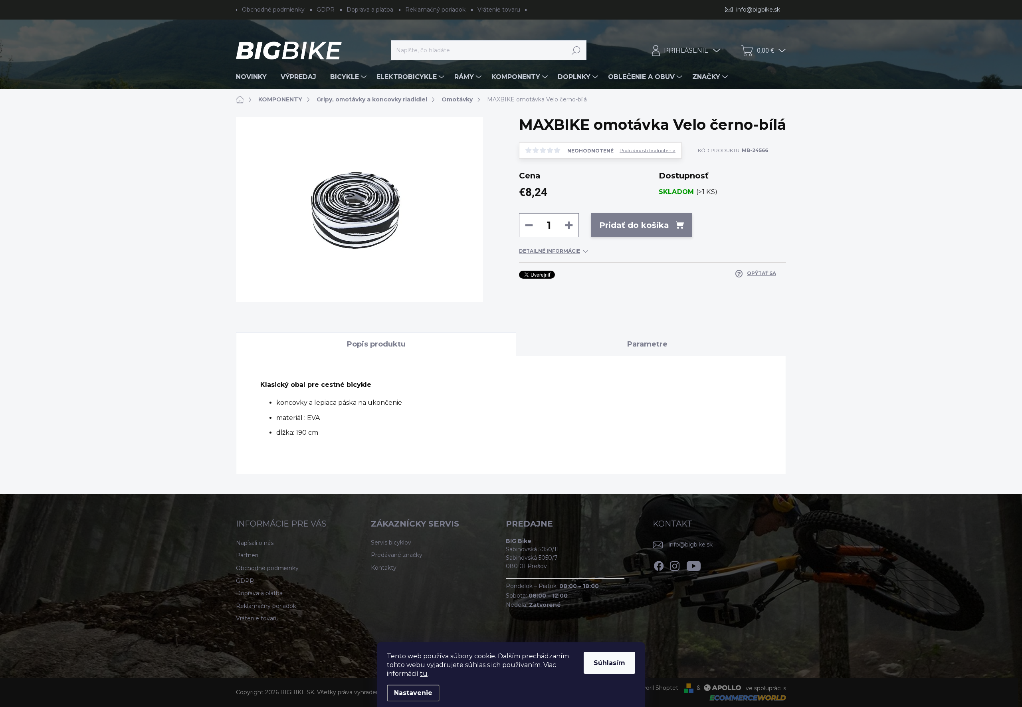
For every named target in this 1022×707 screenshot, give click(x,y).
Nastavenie (413, 693)
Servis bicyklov (391, 542)
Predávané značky (396, 554)
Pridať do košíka (634, 225)
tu (424, 673)
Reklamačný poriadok (435, 9)
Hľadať (576, 50)
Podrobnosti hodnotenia (647, 150)
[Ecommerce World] (745, 697)
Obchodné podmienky (273, 9)
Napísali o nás (254, 543)
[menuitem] (254, 77)
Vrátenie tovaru (498, 9)
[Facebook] (659, 564)
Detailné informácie (549, 251)
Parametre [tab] (647, 344)
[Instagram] (675, 564)
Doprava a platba (370, 9)
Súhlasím (609, 663)
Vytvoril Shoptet (655, 687)
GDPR (326, 9)
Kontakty (383, 567)
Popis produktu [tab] (376, 344)
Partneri (247, 555)
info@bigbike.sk (691, 544)
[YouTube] (694, 564)
